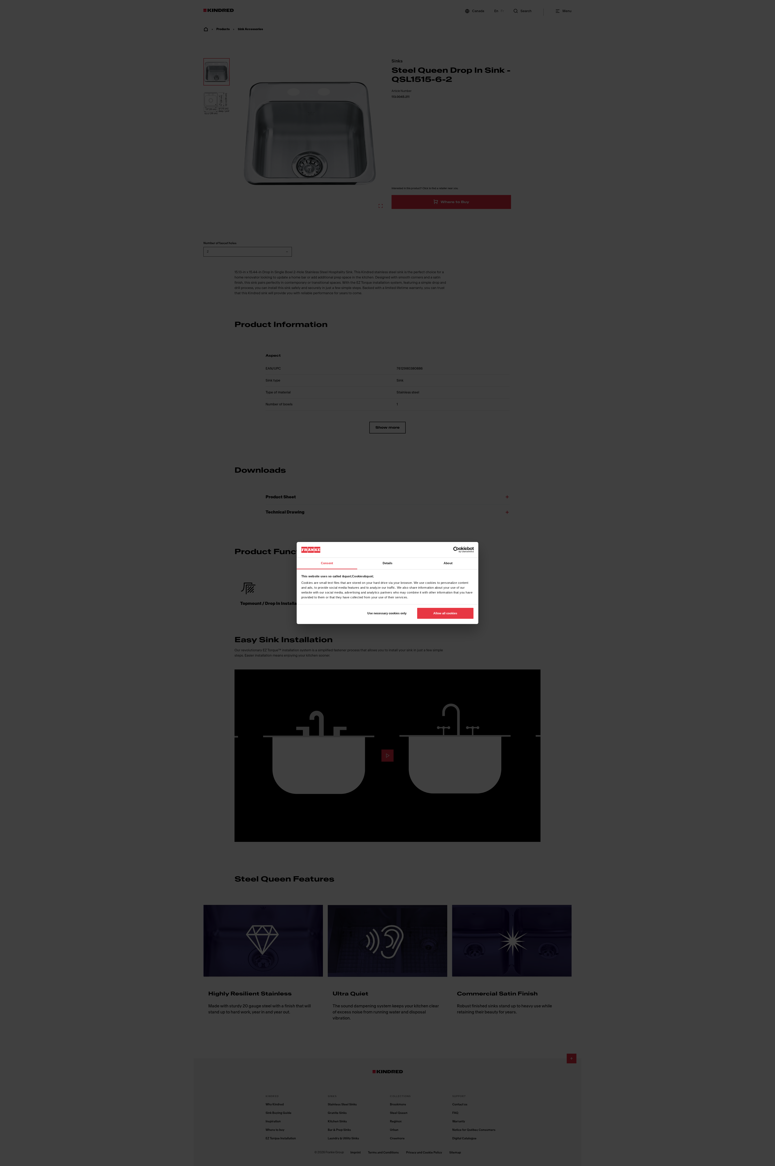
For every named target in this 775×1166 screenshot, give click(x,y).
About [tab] (448, 563)
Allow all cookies (445, 613)
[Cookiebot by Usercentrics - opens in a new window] (456, 550)
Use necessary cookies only (386, 613)
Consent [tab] (327, 563)
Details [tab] (388, 563)
